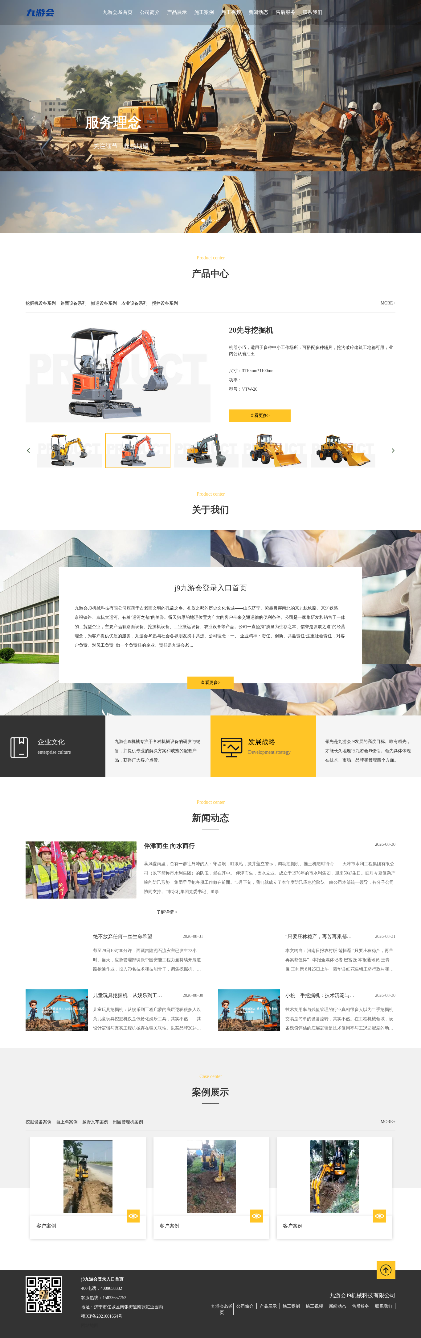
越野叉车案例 (95, 1121)
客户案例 (46, 1225)
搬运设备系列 (104, 303)
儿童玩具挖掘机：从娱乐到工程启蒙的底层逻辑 (145, 995)
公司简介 (150, 11)
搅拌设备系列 (165, 303)
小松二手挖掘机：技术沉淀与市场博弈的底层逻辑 (339, 995)
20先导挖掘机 (251, 330)
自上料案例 (67, 1121)
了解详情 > (167, 912)
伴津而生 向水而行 (169, 845)
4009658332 (111, 1288)
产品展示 (177, 11)
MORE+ (388, 303)
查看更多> (260, 415)
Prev (34, 1193)
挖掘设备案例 (38, 1121)
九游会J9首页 (118, 11)
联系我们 (312, 11)
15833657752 (114, 1297)
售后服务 (285, 11)
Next (387, 1193)
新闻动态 (258, 11)
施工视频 (231, 11)
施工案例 (204, 11)
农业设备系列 (134, 303)
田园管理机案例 (128, 1121)
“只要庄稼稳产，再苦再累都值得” (322, 936)
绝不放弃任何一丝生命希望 (122, 936)
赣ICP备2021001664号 (101, 1316)
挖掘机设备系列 (41, 303)
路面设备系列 (73, 303)
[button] (31, 116)
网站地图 (89, 1325)
